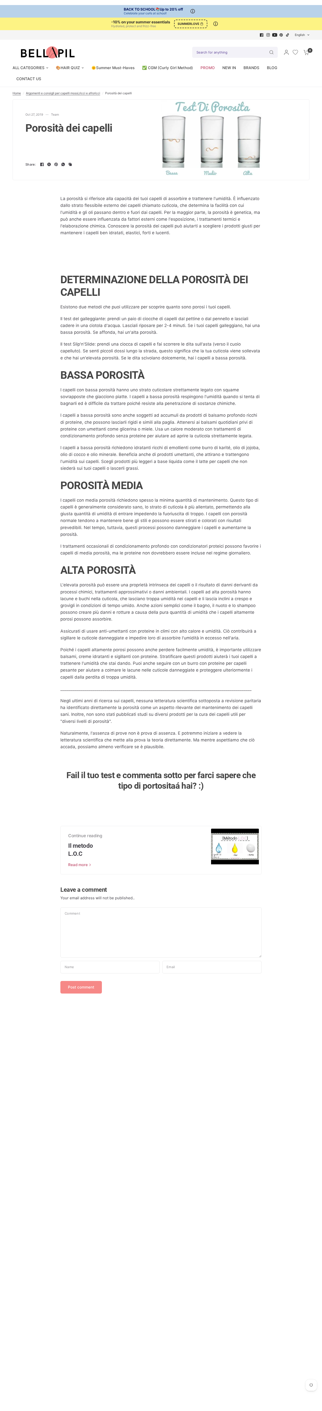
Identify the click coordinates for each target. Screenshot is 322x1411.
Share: (30, 164)
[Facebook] (261, 35)
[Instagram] (268, 35)
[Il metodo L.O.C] (235, 850)
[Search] (271, 52)
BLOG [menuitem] (272, 67)
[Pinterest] (281, 35)
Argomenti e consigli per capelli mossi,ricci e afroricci (63, 93)
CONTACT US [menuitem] (28, 78)
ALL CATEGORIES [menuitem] (29, 67)
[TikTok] (288, 35)
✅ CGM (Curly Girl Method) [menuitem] (167, 67)
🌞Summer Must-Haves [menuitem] (113, 67)
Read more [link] (78, 865)
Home (17, 93)
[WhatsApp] (63, 164)
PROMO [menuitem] (207, 67)
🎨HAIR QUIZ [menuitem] (68, 67)
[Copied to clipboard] (70, 164)
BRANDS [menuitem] (251, 67)
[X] (49, 164)
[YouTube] (274, 35)
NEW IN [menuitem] (229, 67)
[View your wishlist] (295, 52)
